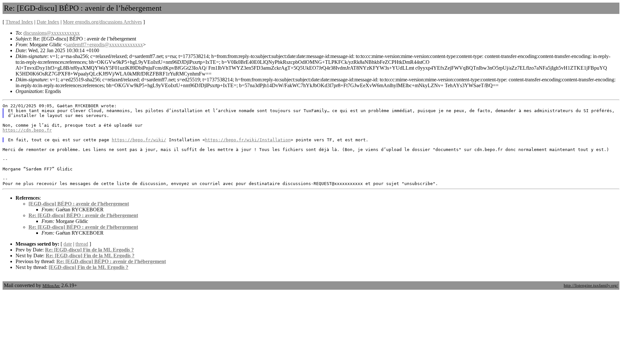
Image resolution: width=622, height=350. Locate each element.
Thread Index (19, 22)
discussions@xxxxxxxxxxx (51, 33)
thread (81, 244)
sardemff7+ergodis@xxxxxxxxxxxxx (104, 44)
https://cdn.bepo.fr (27, 130)
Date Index (48, 22)
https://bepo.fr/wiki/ (139, 139)
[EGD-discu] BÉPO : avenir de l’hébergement (79, 203)
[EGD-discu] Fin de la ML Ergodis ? (88, 267)
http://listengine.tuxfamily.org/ (591, 285)
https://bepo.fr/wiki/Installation (248, 139)
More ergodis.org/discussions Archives (102, 22)
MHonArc (51, 285)
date (67, 244)
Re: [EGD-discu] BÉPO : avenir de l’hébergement (83, 215)
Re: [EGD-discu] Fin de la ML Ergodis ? (89, 249)
